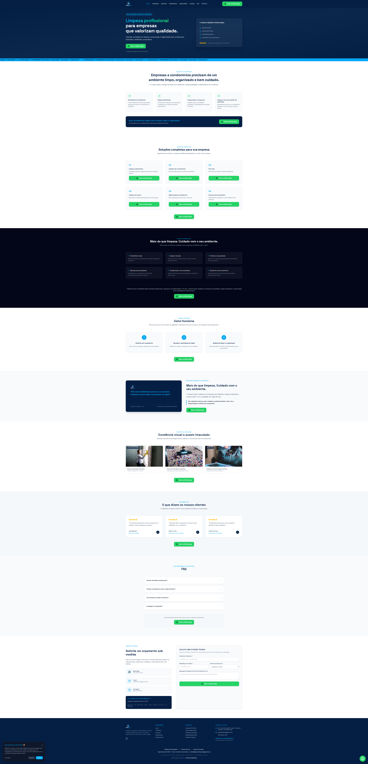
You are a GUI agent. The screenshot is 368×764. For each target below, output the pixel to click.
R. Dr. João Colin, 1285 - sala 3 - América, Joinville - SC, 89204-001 (229, 728)
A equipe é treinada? (154, 606)
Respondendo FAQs (191, 735)
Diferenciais (173, 3)
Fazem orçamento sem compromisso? (161, 589)
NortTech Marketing (191, 758)
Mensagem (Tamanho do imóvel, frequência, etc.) (193, 671)
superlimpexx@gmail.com (225, 732)
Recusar (31, 757)
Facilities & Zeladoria (191, 732)
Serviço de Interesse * (216, 663)
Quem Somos (183, 3)
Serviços (164, 3)
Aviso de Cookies (199, 749)
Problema (155, 3)
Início (148, 3)
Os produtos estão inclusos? (157, 598)
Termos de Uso (185, 749)
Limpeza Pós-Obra (191, 728)
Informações (7, 757)
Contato (204, 3)
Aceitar (39, 757)
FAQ (198, 3)
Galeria (192, 3)
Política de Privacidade (170, 749)
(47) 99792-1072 (222, 735)
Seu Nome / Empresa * (185, 656)
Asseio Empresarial (191, 730)
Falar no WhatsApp (233, 4)
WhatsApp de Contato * (186, 663)
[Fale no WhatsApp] (363, 759)
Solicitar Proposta (191, 737)
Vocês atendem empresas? (157, 580)
